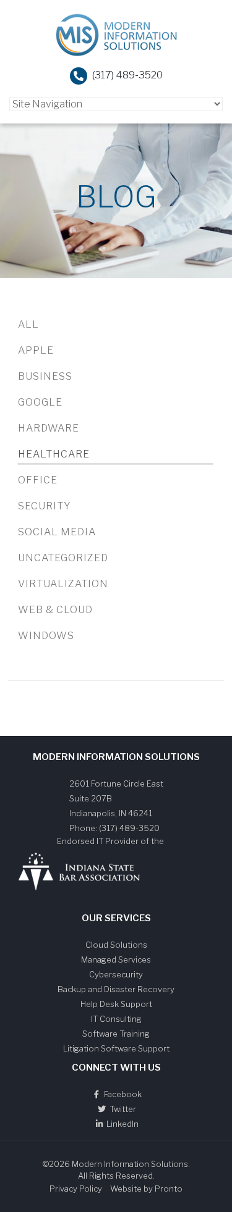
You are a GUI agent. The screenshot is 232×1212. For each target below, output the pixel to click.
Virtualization (63, 584)
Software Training (116, 1034)
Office (38, 480)
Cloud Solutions (116, 945)
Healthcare (54, 454)
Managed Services (116, 959)
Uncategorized (63, 558)
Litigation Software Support (116, 1048)
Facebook (122, 1094)
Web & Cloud (55, 610)
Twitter (122, 1109)
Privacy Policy (75, 1188)
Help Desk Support (116, 1004)
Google (40, 402)
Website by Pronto (146, 1188)
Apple (36, 350)
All (28, 324)
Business (45, 376)
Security (44, 506)
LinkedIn (122, 1124)
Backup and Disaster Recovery (116, 989)
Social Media (57, 532)
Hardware (48, 428)
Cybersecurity (116, 974)
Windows (46, 636)
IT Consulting (116, 1019)
